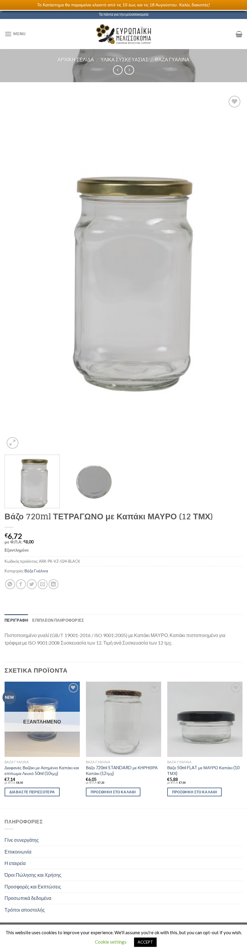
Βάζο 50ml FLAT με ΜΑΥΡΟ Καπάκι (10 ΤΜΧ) (203, 770)
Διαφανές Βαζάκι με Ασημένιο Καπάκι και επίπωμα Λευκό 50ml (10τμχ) (42, 770)
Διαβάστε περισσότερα (32, 792)
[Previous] (16, 272)
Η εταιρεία (15, 863)
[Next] (230, 272)
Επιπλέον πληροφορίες (58, 620)
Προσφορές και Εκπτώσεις (33, 886)
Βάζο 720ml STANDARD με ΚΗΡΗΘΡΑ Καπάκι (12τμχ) (122, 770)
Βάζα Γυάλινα (172, 59)
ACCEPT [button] (145, 942)
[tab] (16, 620)
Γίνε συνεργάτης (22, 840)
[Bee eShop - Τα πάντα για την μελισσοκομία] (123, 34)
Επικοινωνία (18, 851)
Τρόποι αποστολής (25, 910)
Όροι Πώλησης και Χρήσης (33, 875)
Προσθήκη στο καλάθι (113, 792)
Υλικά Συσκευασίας (125, 59)
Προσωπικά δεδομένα (28, 898)
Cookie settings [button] (111, 941)
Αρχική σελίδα (76, 59)
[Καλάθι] (239, 34)
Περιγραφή (16, 620)
